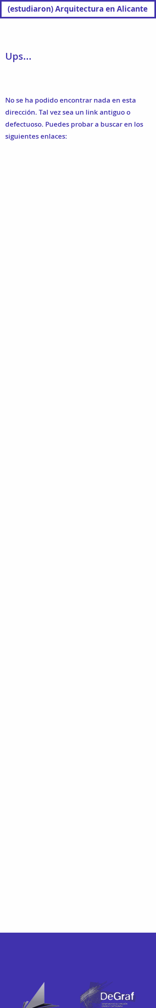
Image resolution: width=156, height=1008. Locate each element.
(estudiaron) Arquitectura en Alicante (78, 8)
